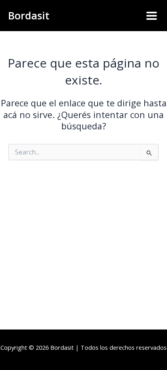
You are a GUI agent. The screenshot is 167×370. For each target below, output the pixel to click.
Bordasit (28, 15)
